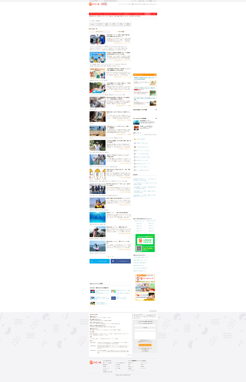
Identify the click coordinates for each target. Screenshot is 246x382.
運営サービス (130, 366)
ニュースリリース (106, 368)
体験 (106, 49)
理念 (129, 364)
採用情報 (129, 368)
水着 (97, 80)
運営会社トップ (131, 362)
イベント (98, 13)
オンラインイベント (108, 13)
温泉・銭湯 (92, 329)
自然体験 (103, 49)
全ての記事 (121, 31)
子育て (147, 13)
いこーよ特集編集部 (93, 64)
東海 (110, 16)
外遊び (125, 49)
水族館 (114, 326)
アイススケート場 (101, 329)
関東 (99, 16)
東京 (101, 16)
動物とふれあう (146, 4)
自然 (126, 48)
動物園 (94, 317)
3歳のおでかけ (151, 223)
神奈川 (103, 16)
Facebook (104, 370)
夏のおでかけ (115, 195)
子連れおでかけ (92, 48)
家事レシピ (121, 24)
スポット (92, 13)
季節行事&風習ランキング (113, 49)
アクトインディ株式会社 (141, 360)
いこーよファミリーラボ (94, 46)
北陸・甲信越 (117, 16)
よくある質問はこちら (145, 349)
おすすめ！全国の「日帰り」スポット (141, 257)
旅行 (116, 46)
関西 (121, 16)
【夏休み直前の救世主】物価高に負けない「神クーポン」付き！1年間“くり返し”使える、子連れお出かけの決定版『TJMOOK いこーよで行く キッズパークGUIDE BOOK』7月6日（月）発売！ (113, 347)
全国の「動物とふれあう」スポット (140, 260)
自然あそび (91, 49)
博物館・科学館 (106, 326)
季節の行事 (106, 46)
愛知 (112, 16)
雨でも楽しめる (92, 326)
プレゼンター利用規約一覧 (120, 362)
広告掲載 (104, 366)
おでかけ (119, 46)
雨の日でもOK (140, 4)
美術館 (111, 326)
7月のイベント (99, 49)
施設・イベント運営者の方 (107, 362)
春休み (136, 4)
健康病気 (107, 24)
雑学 (105, 224)
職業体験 (109, 320)
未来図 (142, 364)
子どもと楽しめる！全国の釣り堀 (140, 268)
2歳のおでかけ (139, 223)
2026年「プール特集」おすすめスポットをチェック (119, 333)
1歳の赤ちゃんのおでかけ (151, 220)
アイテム (120, 94)
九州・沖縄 (137, 16)
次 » (113, 256)
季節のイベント (101, 46)
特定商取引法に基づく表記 (107, 371)
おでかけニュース (138, 13)
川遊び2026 (106, 152)
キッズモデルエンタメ (99, 24)
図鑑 (93, 152)
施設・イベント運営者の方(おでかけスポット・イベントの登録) (107, 338)
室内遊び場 (98, 326)
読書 (96, 152)
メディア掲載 (117, 368)
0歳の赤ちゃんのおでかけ (139, 220)
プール (114, 48)
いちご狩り (111, 329)
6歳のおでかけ (139, 228)
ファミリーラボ (111, 46)
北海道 (95, 16)
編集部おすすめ (128, 24)
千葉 (105, 16)
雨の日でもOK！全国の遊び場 (139, 262)
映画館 (102, 326)
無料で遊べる (98, 323)
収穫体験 (106, 320)
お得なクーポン (92, 323)
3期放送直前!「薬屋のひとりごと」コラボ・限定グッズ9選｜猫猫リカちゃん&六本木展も (144, 179)
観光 (110, 317)
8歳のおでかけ (139, 230)
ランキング (118, 13)
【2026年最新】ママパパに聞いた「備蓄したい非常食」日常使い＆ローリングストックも (144, 196)
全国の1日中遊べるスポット (139, 265)
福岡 (140, 16)
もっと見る (128, 354)
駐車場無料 (103, 323)
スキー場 (96, 329)
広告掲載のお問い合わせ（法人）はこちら (145, 341)
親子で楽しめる (98, 48)
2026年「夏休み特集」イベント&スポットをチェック (99, 333)
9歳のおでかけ (151, 230)
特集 (154, 13)
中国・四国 (131, 16)
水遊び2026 (110, 48)
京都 (125, 16)
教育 (98, 152)
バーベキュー (98, 317)
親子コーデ (102, 166)
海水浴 (119, 48)
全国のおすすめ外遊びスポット (139, 270)
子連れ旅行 (123, 48)
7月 (95, 49)
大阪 (123, 16)
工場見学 (91, 320)
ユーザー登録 (92, 338)
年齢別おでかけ (127, 13)
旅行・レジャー (123, 46)
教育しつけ (113, 24)
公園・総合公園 (114, 323)
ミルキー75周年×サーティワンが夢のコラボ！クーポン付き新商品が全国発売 (145, 184)
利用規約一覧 (105, 364)
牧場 (104, 317)
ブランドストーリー (144, 362)
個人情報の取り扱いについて (145, 340)
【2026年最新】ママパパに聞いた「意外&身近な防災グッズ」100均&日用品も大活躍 (145, 188)
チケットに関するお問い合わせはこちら (145, 348)
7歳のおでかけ (151, 228)
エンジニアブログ (131, 370)
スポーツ (97, 195)
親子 (99, 166)
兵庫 (127, 16)
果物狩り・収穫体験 (117, 329)
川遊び (119, 323)
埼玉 (107, 16)
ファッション (95, 166)
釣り (102, 317)
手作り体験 (96, 320)
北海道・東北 (91, 16)
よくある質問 (117, 364)
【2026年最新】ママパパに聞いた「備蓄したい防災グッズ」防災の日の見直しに (144, 192)
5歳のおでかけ (151, 225)
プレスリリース (143, 368)
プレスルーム (117, 366)
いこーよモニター (104, 48)
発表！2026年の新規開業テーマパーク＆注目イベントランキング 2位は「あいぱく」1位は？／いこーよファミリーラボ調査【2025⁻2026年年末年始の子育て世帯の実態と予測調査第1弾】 (113, 351)
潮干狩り (106, 329)
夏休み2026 (119, 49)
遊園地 (91, 317)
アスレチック (108, 323)
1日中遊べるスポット (153, 4)
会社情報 (142, 366)
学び (92, 123)
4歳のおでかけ (139, 225)
